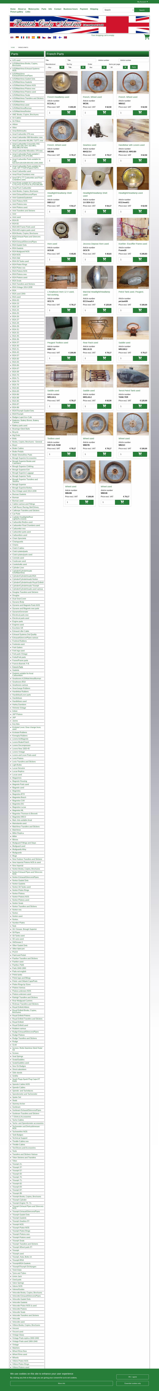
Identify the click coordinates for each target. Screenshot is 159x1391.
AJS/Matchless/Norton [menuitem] (21, 111)
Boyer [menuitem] (14, 445)
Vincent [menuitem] (15, 1328)
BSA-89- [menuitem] (15, 398)
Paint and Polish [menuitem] (19, 955)
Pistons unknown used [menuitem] (21, 994)
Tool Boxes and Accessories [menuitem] (24, 1148)
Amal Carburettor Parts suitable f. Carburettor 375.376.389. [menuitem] (26, 155)
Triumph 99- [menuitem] (17, 1193)
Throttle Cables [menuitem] (18, 1145)
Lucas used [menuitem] (17, 775)
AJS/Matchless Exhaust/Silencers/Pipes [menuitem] (22, 75)
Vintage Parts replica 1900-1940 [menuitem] (25, 1338)
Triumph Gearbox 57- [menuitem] (21, 1221)
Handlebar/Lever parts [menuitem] (21, 695)
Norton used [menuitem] (17, 916)
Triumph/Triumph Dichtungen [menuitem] (24, 1267)
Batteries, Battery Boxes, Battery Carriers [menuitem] (25, 421)
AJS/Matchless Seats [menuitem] (21, 95)
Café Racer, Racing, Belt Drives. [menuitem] (25, 507)
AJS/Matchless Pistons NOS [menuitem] (24, 85)
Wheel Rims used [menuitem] (19, 1354)
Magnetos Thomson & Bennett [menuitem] (24, 814)
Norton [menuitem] (15, 913)
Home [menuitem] (13, 9)
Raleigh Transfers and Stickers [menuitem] (25, 997)
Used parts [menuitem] (16, 1280)
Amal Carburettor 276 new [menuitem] (23, 134)
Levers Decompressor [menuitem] (21, 745)
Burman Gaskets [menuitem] (19, 494)
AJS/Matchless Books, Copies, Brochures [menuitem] (25, 64)
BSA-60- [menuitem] (15, 359)
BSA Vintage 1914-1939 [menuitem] (22, 287)
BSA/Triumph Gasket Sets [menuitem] (23, 411)
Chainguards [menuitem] (17, 542)
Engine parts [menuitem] (17, 621)
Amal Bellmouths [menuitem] (19, 131)
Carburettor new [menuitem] (19, 529)
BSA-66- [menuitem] (15, 365)
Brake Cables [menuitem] (18, 448)
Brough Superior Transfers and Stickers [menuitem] (25, 480)
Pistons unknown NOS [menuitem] (21, 991)
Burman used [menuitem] (17, 501)
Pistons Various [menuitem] (18, 988)
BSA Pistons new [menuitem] (19, 274)
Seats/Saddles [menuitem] (18, 1060)
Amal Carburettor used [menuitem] (21, 171)
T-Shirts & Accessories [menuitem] (21, 1117)
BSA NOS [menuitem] (16, 255)
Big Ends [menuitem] (16, 435)
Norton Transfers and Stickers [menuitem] (24, 906)
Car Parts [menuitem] (16, 514)
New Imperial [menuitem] (17, 866)
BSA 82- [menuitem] (15, 224)
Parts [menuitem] (44, 9)
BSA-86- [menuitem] (15, 394)
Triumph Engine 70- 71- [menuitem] (22, 1203)
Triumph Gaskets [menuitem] (19, 1218)
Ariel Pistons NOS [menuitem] (19, 201)
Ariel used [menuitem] (16, 217)
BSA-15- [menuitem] (15, 303)
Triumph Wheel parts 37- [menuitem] (22, 1247)
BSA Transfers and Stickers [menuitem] (23, 284)
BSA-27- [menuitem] (15, 320)
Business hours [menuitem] (71, 9)
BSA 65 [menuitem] (15, 220)
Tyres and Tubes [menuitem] (19, 1273)
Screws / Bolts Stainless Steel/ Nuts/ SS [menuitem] (27, 1049)
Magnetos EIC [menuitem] (18, 804)
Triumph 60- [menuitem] (17, 1174)
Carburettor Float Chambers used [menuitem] (26, 525)
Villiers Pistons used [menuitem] (20, 1367)
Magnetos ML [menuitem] (18, 810)
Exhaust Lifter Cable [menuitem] (20, 631)
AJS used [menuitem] (16, 60)
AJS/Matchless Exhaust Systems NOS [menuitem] (25, 69)
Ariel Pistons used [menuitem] (19, 207)
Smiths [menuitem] (15, 1076)
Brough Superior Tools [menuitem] (21, 476)
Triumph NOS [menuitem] (18, 1224)
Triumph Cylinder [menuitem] (19, 1200)
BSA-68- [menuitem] (15, 372)
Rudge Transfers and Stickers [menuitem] (24, 1038)
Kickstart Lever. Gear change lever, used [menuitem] (26, 728)
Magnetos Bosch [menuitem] (19, 797)
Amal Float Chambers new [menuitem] (23, 174)
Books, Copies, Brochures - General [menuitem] (27, 442)
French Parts (23, 47)
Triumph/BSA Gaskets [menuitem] (21, 1263)
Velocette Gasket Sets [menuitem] (21, 1299)
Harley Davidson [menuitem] (19, 705)
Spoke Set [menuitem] (16, 1097)
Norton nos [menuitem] (16, 910)
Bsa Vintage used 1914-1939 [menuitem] (24, 491)
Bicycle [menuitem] (15, 432)
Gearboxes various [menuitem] (20, 685)
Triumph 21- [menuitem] (17, 1164)
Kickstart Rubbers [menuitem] (19, 732)
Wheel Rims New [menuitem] (19, 1351)
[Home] (79, 25)
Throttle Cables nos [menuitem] (20, 1141)
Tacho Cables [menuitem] (18, 1120)
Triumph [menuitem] (15, 1250)
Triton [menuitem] (14, 1161)
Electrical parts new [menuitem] (20, 615)
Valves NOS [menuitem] (17, 1286)
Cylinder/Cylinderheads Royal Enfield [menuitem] (28, 582)
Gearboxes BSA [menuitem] (19, 682)
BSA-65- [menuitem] (15, 362)
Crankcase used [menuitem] (19, 561)
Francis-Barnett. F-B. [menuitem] (20, 664)
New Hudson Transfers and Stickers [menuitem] (27, 859)
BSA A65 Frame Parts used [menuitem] (23, 227)
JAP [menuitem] (14, 718)
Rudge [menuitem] (15, 1042)
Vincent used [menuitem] (17, 1332)
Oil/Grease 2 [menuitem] (17, 942)
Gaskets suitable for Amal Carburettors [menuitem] (22, 674)
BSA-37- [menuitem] (15, 342)
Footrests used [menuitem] (18, 644)
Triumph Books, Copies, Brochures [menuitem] (26, 1197)
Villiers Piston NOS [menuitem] (20, 1361)
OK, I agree (132, 1377)
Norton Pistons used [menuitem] (20, 900)
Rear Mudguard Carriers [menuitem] (22, 1001)
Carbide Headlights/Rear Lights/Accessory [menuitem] (22, 518)
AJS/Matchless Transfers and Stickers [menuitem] (28, 98)
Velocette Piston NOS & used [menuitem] (24, 1306)
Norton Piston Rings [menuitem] (20, 890)
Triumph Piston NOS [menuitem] (20, 1228)
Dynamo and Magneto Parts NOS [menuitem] (26, 605)
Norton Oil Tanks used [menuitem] (21, 887)
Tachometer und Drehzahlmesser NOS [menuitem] (26, 1127)
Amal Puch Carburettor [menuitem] (21, 188)
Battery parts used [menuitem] (19, 426)
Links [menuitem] (27, 12)
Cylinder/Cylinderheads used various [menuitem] (27, 589)
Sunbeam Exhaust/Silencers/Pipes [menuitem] (26, 1110)
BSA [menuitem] (14, 290)
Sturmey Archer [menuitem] (18, 1104)
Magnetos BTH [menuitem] (18, 794)
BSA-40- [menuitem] (15, 346)
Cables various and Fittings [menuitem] (23, 504)
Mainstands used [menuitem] (19, 823)
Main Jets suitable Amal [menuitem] (22, 820)
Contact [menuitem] (57, 9)
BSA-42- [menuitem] (15, 352)
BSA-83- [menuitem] (15, 391)
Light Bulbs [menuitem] (17, 765)
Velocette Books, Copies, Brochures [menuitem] (27, 1293)
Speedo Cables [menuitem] (18, 1087)
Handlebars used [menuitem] (19, 701)
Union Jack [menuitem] (17, 1276)
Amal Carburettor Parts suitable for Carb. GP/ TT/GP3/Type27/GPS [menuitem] (26, 167)
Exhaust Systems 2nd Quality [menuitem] (24, 634)
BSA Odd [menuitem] (16, 258)
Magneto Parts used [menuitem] (20, 784)
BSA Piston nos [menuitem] (18, 268)
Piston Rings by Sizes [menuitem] (21, 984)
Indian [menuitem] (14, 711)
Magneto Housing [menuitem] (19, 781)
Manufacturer (51, 64)
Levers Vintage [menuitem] (18, 752)
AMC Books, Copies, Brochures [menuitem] (25, 115)
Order (90, 64)
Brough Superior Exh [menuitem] (21, 470)
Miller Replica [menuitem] (18, 833)
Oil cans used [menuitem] (18, 939)
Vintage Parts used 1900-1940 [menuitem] (24, 1341)
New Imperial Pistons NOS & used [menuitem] (26, 862)
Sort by (69, 64)
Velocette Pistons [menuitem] (19, 1309)
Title (47, 60)
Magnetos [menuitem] (16, 791)
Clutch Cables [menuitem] (18, 548)
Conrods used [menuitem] (18, 558)
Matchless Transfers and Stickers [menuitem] (26, 827)
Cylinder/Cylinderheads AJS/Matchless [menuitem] (22, 572)
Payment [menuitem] (84, 9)
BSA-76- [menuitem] (15, 385)
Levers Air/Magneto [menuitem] (20, 739)
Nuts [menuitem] (14, 926)
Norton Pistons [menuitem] (18, 893)
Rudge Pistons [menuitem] (18, 1035)
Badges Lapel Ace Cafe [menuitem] (22, 417)
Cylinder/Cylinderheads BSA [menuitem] (24, 576)
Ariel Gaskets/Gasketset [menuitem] (22, 198)
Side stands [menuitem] (17, 1073)
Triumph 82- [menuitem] (17, 1184)
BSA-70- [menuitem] (15, 375)
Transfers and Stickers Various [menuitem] (24, 1154)
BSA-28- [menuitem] (15, 323)
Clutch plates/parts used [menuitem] (22, 555)
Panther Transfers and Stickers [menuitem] (25, 958)
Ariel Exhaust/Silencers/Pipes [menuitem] (24, 194)
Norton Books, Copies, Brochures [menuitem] (26, 869)
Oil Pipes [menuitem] (16, 932)
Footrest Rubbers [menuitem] (19, 641)
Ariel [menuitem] (14, 214)
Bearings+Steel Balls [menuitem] (21, 429)
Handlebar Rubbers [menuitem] (20, 692)
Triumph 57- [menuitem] (17, 1171)
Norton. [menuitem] (15, 919)
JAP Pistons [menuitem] (17, 714)
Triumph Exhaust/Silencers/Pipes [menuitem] (26, 1211)
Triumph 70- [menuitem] (17, 1177)
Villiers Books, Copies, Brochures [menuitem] (26, 1325)
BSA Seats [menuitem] (16, 281)
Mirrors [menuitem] (15, 840)
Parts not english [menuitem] (19, 971)
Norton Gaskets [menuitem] (18, 884)
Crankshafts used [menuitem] (19, 564)
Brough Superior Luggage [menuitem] (23, 473)
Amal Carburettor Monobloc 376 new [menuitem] (27, 151)
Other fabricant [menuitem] (18, 949)
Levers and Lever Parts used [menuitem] (24, 755)
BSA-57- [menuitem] (15, 355)
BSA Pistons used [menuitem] (19, 278)
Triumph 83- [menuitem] (17, 1187)
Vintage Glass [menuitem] (18, 1335)
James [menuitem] (15, 721)
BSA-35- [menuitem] (15, 336)
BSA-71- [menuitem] (15, 378)
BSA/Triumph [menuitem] (17, 414)
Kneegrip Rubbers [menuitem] (19, 736)
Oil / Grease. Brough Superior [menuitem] (24, 929)
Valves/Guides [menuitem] (18, 1289)
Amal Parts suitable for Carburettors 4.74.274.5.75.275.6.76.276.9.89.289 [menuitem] (27, 184)
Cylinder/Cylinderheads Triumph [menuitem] (25, 586)
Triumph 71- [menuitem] (17, 1180)
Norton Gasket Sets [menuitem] (20, 880)
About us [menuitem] (22, 9)
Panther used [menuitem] (17, 962)
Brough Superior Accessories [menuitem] (24, 458)
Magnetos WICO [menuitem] (19, 817)
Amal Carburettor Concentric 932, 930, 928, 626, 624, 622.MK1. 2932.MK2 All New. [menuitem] (26, 146)
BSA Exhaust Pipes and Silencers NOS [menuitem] (26, 238)
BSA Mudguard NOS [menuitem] (20, 252)
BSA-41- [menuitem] (15, 349)
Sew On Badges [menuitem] (19, 1066)
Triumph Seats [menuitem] (18, 1241)
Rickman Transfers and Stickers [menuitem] (25, 1004)
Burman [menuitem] (15, 498)
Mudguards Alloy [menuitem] (19, 849)
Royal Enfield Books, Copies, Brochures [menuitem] (24, 1011)
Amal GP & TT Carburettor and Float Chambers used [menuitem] (27, 179)
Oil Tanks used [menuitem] (18, 936)
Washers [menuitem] (16, 1348)
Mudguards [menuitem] (17, 853)
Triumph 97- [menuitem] (17, 1190)
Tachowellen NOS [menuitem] (19, 1132)
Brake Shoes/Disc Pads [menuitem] (22, 455)
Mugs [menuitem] (14, 856)
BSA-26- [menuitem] (15, 316)
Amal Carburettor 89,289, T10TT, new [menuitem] (27, 141)
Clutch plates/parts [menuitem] (20, 551)
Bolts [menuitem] (14, 439)
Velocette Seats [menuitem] (18, 1312)
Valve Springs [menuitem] (18, 1283)
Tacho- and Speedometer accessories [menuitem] (28, 1123)
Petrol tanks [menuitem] (17, 975)
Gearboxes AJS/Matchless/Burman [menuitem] (26, 679)
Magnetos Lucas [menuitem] (19, 807)
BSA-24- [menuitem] (15, 310)
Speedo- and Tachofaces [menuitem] (22, 1091)
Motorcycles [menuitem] (33, 9)
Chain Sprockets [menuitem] (19, 538)
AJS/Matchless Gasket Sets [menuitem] (23, 79)
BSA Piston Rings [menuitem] (19, 265)
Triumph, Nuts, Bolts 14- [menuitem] (22, 1257)
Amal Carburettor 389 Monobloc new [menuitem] (27, 137)
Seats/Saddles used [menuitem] (20, 1063)
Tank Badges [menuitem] (17, 1135)
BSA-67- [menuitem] (15, 368)
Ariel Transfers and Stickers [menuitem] (23, 211)
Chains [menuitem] (15, 545)
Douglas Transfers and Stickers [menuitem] (25, 592)
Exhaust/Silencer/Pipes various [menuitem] (25, 638)
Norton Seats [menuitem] (17, 903)
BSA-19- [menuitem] (15, 307)
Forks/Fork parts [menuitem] (19, 657)
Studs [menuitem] (14, 1100)
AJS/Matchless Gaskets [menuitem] (22, 82)
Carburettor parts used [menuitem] (21, 532)
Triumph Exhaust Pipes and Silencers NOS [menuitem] (27, 1207)
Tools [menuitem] (14, 1151)
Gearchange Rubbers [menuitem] (21, 688)
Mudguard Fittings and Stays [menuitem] (24, 843)
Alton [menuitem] (14, 128)
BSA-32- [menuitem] (15, 333)
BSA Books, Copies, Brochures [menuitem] (25, 233)
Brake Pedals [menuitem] (18, 452)
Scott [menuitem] (14, 1045)
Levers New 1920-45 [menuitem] (21, 749)
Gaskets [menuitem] (15, 670)
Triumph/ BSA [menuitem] (18, 1260)
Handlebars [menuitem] (17, 698)
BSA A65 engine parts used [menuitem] (23, 230)
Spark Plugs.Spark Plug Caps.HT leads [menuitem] (26, 1080)
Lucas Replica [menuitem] (18, 771)
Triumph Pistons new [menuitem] (21, 1234)
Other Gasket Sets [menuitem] (19, 945)
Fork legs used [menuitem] (18, 651)
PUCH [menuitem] (15, 952)
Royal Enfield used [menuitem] (20, 1025)
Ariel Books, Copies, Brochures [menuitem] (25, 191)
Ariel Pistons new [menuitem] (19, 204)
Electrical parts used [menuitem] (20, 618)
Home (13, 47)
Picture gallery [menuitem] (16, 12)
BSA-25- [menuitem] (15, 313)
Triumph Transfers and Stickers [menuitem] (25, 1244)
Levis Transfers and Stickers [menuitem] (24, 762)
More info (61, 1383)
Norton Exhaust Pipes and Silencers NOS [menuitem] (27, 873)
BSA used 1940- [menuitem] (19, 294)
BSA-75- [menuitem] (15, 381)
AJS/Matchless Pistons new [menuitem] (23, 89)
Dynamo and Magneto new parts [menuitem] (25, 608)
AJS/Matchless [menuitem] (18, 102)
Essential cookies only (133, 1383)
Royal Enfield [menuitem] (18, 1022)
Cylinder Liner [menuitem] (18, 568)
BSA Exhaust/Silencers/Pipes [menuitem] (24, 242)
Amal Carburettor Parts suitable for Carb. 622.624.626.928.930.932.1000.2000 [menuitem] (27, 161)
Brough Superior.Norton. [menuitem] (22, 488)
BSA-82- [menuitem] (15, 388)
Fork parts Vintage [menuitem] (19, 654)
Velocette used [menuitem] (18, 1322)
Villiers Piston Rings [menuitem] (20, 1364)
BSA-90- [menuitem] (15, 401)
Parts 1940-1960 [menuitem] (19, 968)
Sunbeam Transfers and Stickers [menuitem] (25, 1113)
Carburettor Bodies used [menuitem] (22, 522)
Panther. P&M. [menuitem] (18, 965)
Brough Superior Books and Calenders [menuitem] (23, 462)
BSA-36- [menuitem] (15, 339)
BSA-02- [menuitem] (15, 300)
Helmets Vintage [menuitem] (19, 708)
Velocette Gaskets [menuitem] (19, 1302)
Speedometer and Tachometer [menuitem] (24, 1094)
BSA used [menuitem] (16, 297)
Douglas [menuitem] (15, 595)
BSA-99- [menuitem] (15, 407)
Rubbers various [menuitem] (19, 1029)
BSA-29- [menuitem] (15, 326)
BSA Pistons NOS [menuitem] (19, 271)
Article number (103, 60)
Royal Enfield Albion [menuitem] (20, 1007)
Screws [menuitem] (15, 1053)
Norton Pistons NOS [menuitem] (20, 897)
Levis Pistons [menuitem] (17, 758)
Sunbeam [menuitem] (16, 1107)
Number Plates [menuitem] (18, 923)
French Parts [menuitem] (17, 667)
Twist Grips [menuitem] (17, 1270)
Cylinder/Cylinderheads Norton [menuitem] (25, 579)
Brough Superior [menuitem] (19, 485)
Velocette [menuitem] (16, 1319)
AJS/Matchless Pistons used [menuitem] (24, 92)
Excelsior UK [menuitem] (17, 628)
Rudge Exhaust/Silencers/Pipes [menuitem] (25, 1032)
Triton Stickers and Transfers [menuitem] (24, 1158)
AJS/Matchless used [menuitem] (20, 105)
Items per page (114, 64)
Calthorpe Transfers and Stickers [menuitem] (25, 511)
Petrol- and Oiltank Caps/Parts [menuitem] (24, 981)
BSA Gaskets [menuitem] (17, 248)
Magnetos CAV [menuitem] (18, 801)
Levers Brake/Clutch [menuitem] (20, 742)
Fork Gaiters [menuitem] (17, 647)
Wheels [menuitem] (15, 1358)
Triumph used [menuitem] (18, 1254)
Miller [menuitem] (14, 836)
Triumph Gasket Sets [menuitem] (21, 1215)
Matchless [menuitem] (16, 830)
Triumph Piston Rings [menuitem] (21, 1231)
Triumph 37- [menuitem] (17, 1167)
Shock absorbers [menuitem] (19, 1069)
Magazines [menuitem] (16, 778)
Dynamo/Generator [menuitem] (20, 612)
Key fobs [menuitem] (16, 724)
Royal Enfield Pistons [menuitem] (21, 1016)
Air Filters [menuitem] (16, 121)
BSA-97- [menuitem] (15, 404)
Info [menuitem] (50, 9)
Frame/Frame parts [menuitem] (20, 660)
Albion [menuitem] (15, 124)
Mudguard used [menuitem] (18, 846)
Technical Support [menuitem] (19, 1138)
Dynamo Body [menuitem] (18, 602)
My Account (141, 2)
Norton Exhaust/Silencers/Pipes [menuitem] (25, 877)
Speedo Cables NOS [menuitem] (21, 1084)
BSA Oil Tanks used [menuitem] (20, 261)
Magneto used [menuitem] (18, 788)
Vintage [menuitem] (15, 1345)
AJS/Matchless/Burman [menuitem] (22, 108)
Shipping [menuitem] (94, 9)
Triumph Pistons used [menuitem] (21, 1237)
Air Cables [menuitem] (16, 118)
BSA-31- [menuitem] (15, 329)
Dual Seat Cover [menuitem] (19, 599)
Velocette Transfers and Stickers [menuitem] (25, 1315)
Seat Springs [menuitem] (17, 1056)
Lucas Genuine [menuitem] (18, 768)
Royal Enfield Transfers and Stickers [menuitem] (27, 1019)
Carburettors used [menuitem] (19, 535)
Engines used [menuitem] (18, 625)
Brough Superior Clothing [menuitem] (22, 466)
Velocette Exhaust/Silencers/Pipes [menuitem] (26, 1296)
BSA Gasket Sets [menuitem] (19, 245)
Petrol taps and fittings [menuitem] (21, 978)
